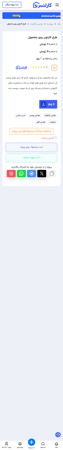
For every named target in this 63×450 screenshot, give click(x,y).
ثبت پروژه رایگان (11, 4)
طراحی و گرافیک (36, 24)
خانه (59, 24)
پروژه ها (50, 24)
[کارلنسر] (42, 5)
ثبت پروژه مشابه (31, 158)
